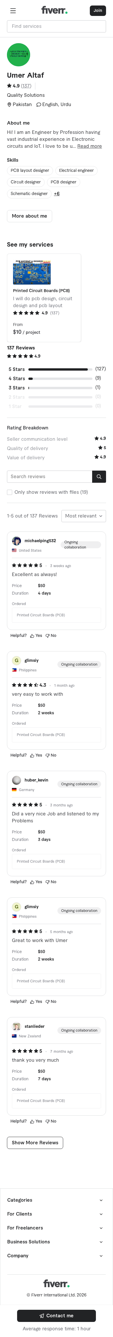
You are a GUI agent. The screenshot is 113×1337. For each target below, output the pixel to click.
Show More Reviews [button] (35, 1143)
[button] (13, 11)
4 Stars (17, 378)
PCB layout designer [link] (30, 171)
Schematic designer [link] (29, 194)
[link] (56, 1316)
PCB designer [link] (63, 182)
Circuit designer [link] (26, 182)
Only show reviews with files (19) (51, 492)
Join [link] (98, 11)
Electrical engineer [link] (76, 171)
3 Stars (17, 388)
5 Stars (17, 369)
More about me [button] (29, 216)
